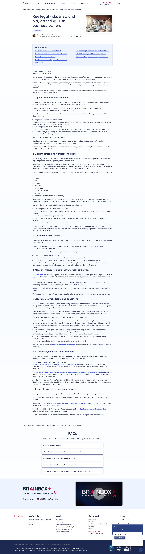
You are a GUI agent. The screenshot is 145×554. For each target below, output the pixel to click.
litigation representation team (90, 409)
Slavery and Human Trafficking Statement (67, 527)
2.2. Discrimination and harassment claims (51, 54)
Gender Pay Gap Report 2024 (64, 529)
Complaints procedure (62, 522)
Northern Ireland (46, 544)
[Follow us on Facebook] (118, 519)
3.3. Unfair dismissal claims (45, 57)
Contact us (32, 527)
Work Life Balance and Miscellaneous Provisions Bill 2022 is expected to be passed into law (70, 372)
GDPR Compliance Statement (64, 524)
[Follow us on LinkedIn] (123, 519)
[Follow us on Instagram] (118, 523)
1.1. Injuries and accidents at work (48, 51)
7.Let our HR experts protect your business (92, 57)
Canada (54, 544)
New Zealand (66, 544)
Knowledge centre (34, 522)
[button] (71, 36)
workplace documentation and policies (71, 403)
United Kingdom (30, 544)
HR (38, 3)
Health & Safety (50, 3)
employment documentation (64, 345)
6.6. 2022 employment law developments (91, 54)
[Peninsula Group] (26, 3)
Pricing (31, 524)
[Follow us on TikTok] (128, 523)
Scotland (37, 544)
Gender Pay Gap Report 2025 (64, 531)
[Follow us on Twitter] (123, 523)
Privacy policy (59, 519)
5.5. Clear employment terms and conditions (92, 51)
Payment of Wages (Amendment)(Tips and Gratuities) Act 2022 (56, 364)
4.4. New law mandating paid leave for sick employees (51, 61)
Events (63, 3)
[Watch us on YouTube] (128, 519)
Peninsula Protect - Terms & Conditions (40, 519)
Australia (59, 544)
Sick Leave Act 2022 (43, 275)
